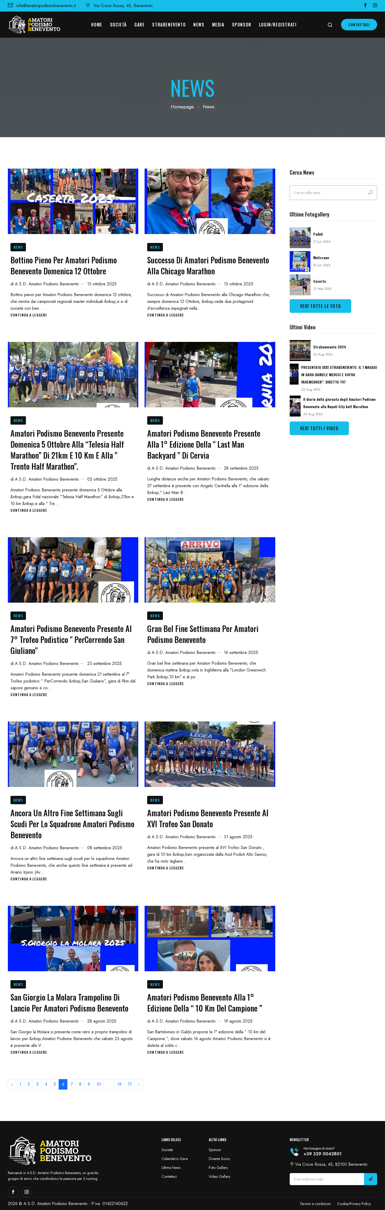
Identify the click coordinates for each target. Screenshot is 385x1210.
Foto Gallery (218, 1167)
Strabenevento (169, 24)
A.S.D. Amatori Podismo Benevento (47, 284)
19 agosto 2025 (238, 1021)
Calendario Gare (175, 1158)
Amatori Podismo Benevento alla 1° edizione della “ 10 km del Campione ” (204, 1002)
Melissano (321, 257)
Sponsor (241, 24)
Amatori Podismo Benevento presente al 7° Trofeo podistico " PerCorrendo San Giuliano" (71, 639)
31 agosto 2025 (238, 837)
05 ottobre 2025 (102, 479)
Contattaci (359, 24)
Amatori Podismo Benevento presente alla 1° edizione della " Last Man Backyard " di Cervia (203, 444)
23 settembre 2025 (104, 663)
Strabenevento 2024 (329, 346)
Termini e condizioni (315, 1203)
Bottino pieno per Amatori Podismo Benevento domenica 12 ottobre (63, 265)
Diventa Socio (219, 1158)
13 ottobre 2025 (102, 284)
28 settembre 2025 (241, 468)
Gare (139, 24)
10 (98, 1084)
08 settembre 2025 (104, 848)
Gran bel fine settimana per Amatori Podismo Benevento (202, 634)
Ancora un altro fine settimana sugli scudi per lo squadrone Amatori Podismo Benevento (72, 824)
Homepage (182, 106)
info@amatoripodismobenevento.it (46, 6)
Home (96, 24)
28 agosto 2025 (101, 1021)
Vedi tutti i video (319, 428)
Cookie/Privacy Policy (354, 1203)
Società (118, 24)
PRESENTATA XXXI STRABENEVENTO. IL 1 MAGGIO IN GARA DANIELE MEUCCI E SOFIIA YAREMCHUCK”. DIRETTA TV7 (339, 374)
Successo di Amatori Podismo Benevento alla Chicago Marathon (208, 265)
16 (119, 1084)
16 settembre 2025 (241, 653)
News (198, 24)
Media (218, 24)
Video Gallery (219, 1176)
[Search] (370, 192)
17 (130, 1084)
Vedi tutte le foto (320, 306)
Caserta (319, 281)
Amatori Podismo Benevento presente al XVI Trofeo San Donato (207, 818)
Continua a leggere (28, 315)
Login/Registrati (278, 24)
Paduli (318, 234)
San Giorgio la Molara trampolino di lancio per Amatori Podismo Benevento (69, 1002)
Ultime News (171, 1167)
